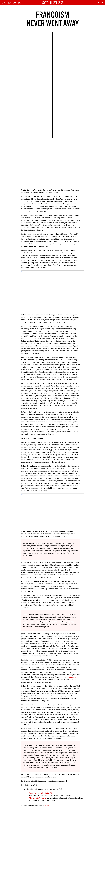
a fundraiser (72, 677)
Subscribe (17, 3)
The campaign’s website (37, 798)
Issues (3, 3)
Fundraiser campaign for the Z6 (40, 793)
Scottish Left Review (52, 2)
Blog (9, 3)
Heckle (47, 805)
